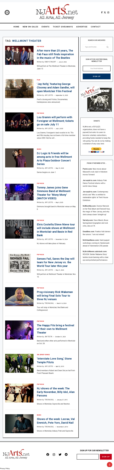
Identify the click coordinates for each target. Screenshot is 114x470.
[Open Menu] (7, 12)
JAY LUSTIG (49, 95)
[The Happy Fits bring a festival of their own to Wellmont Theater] (19, 329)
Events (46, 27)
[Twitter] (105, 12)
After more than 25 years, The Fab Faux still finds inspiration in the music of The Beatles (55, 54)
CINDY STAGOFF (50, 62)
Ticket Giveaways (63, 27)
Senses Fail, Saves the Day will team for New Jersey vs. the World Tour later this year (55, 262)
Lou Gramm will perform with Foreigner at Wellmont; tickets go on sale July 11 (55, 121)
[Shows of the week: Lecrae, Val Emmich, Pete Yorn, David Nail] (19, 423)
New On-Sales (30, 27)
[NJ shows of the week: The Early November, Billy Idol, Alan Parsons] (19, 393)
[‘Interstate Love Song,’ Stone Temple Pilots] (19, 363)
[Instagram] (108, 12)
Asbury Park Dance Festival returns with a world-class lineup (95, 183)
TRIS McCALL (49, 303)
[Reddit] (66, 454)
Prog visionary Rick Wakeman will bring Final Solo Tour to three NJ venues (55, 295)
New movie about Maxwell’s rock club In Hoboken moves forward (95, 172)
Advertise (82, 27)
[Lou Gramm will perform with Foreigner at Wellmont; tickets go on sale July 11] (19, 121)
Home (16, 27)
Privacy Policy (5, 468)
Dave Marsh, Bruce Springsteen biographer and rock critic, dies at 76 (95, 223)
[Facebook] (102, 12)
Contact (96, 27)
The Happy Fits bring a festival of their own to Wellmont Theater (55, 329)
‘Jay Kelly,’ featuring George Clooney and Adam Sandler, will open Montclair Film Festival (56, 87)
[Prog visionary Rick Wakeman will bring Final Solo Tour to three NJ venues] (19, 296)
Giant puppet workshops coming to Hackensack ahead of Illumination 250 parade (96, 243)
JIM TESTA (48, 337)
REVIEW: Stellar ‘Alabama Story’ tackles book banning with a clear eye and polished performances (95, 257)
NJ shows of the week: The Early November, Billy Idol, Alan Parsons (56, 392)
